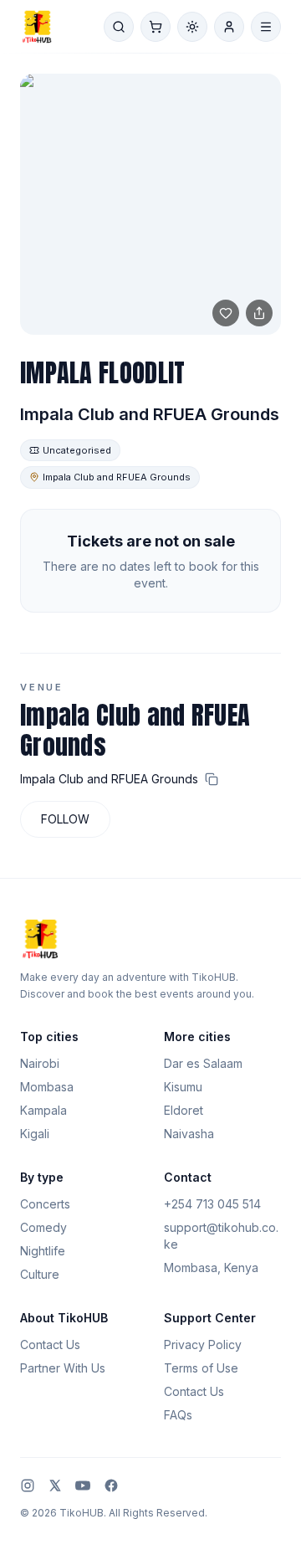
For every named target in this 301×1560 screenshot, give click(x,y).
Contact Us (50, 1344)
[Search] (119, 27)
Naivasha (189, 1133)
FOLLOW (65, 819)
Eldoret (183, 1110)
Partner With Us (62, 1368)
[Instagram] (27, 1485)
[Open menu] (266, 27)
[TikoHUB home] (37, 27)
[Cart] (155, 27)
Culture (39, 1274)
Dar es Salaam (203, 1063)
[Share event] (259, 313)
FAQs (178, 1415)
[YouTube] (82, 1485)
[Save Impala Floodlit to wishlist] (225, 313)
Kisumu (183, 1087)
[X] (55, 1485)
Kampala (43, 1110)
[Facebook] (111, 1485)
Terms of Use (201, 1368)
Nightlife (42, 1251)
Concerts (45, 1204)
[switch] (192, 27)
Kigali (34, 1133)
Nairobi (39, 1063)
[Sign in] (229, 27)
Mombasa (47, 1087)
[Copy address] (211, 779)
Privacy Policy (203, 1344)
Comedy (43, 1227)
